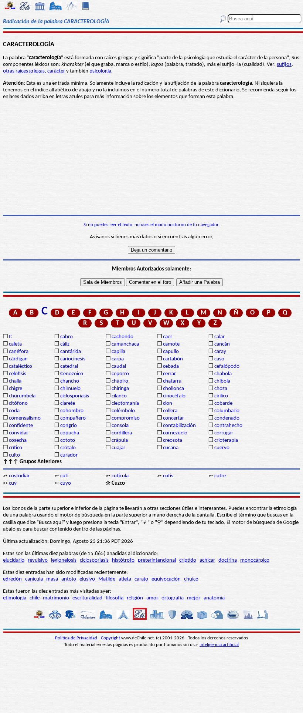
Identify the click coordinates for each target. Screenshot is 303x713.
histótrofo (123, 560)
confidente (21, 425)
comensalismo (25, 418)
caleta (15, 344)
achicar (207, 560)
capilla (118, 351)
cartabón (173, 359)
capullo (171, 351)
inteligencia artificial (219, 644)
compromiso (126, 418)
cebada (171, 366)
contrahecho (228, 425)
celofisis (17, 374)
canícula (34, 579)
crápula (120, 440)
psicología (100, 71)
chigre (15, 388)
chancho (69, 381)
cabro (66, 337)
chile (35, 598)
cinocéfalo (174, 396)
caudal (119, 366)
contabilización (179, 425)
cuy (13, 483)
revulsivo (38, 560)
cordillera (122, 433)
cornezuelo (175, 433)
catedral (69, 366)
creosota (172, 440)
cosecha (18, 440)
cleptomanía (125, 403)
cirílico (221, 396)
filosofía (114, 598)
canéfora (18, 351)
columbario (226, 411)
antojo (68, 579)
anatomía (214, 598)
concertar (173, 418)
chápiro (120, 381)
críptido (187, 560)
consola (120, 425)
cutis (168, 476)
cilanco (119, 396)
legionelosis (63, 560)
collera (170, 411)
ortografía (172, 598)
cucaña (170, 448)
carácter (56, 71)
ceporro (120, 374)
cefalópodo (226, 366)
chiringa (120, 388)
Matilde (106, 579)
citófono (18, 403)
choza (220, 388)
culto (14, 455)
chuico (191, 579)
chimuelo (70, 388)
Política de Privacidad (76, 638)
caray (220, 351)
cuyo (65, 483)
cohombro (72, 411)
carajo (141, 579)
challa (15, 381)
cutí (64, 476)
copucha (69, 433)
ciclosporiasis (74, 396)
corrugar (223, 433)
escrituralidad (87, 598)
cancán (222, 344)
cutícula (120, 476)
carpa (118, 359)
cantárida (70, 351)
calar (219, 337)
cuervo (221, 448)
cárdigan (18, 359)
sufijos (284, 64)
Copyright (110, 638)
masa (52, 579)
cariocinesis (72, 359)
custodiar (19, 476)
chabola (223, 374)
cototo (67, 440)
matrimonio (56, 598)
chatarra (172, 381)
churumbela (22, 396)
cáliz (64, 344)
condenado (226, 418)
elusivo (87, 579)
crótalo (68, 448)
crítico (15, 448)
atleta (125, 579)
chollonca (173, 388)
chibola (222, 381)
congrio (68, 425)
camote (171, 344)
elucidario (13, 560)
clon (167, 403)
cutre (220, 476)
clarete (67, 403)
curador (69, 455)
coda (14, 411)
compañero (73, 418)
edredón (12, 579)
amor (152, 598)
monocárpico (254, 560)
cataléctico (20, 366)
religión (135, 598)
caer (167, 337)
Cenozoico (71, 374)
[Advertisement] (151, 157)
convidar (18, 433)
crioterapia (226, 440)
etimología (14, 598)
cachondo (122, 337)
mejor (193, 598)
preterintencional (157, 560)
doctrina (227, 560)
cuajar (118, 448)
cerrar (169, 374)
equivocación (166, 579)
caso (219, 359)
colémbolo (123, 411)
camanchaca (125, 344)
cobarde (223, 403)
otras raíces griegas (24, 71)
